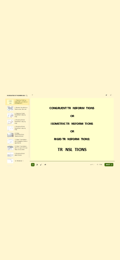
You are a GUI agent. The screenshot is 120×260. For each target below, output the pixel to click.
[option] (17, 102)
